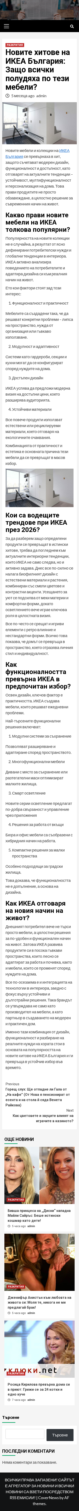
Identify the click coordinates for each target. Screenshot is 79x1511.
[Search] (72, 26)
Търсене (10, 1417)
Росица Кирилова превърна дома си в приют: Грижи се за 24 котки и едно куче (39, 1389)
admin (41, 95)
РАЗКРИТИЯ (15, 45)
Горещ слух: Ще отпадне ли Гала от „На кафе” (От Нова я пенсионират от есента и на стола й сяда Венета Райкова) (37, 1094)
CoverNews (48, 1497)
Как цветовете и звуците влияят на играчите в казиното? (43, 1115)
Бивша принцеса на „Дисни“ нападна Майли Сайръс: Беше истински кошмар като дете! (39, 1216)
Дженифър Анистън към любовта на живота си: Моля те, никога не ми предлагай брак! (39, 1302)
